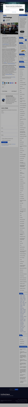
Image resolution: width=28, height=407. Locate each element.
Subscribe (21, 9)
